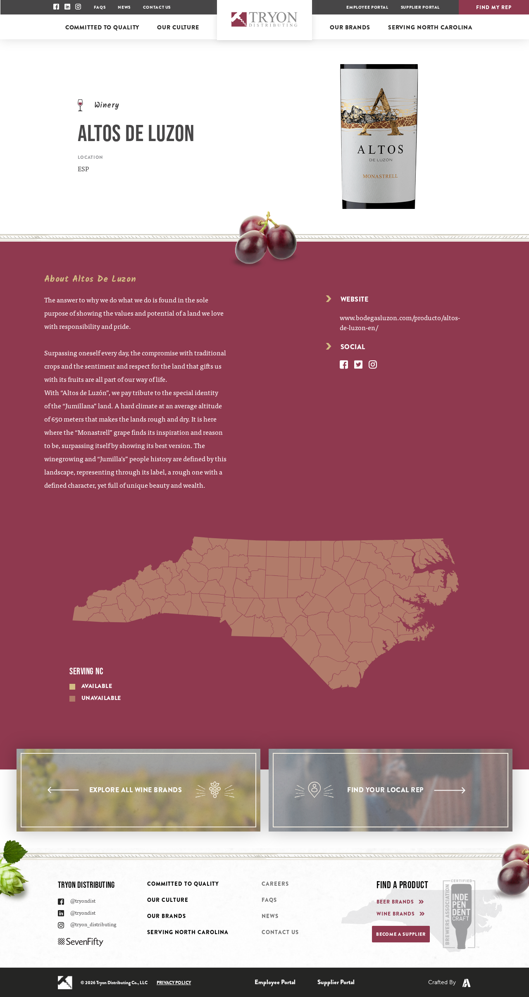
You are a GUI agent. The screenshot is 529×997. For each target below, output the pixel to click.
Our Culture (167, 900)
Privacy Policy (174, 982)
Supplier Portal (420, 7)
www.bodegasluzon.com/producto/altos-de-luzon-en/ (400, 322)
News (124, 7)
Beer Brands (395, 902)
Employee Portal (367, 7)
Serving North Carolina (188, 932)
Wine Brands (395, 914)
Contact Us (157, 7)
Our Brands (166, 916)
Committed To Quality (183, 884)
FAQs (99, 7)
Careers (275, 884)
